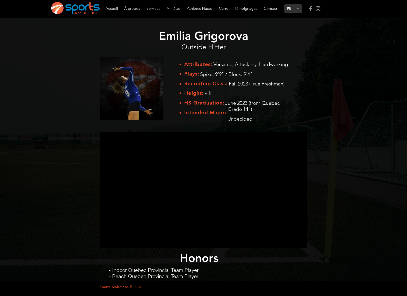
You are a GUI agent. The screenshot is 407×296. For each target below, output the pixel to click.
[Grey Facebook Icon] (310, 9)
